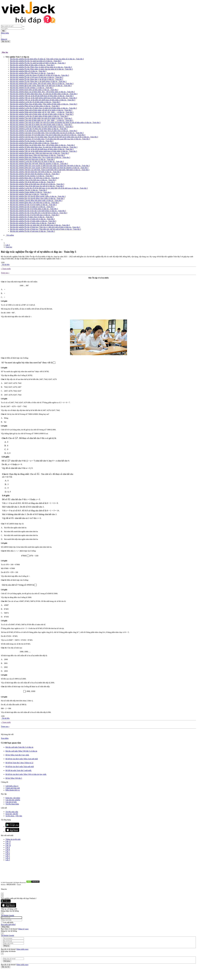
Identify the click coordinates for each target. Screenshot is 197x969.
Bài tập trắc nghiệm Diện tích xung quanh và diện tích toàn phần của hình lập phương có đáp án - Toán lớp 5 (49, 168)
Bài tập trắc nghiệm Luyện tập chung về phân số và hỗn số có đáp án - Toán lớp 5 (39, 75)
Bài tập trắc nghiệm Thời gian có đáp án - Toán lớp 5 (29, 194)
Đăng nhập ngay (23, 949)
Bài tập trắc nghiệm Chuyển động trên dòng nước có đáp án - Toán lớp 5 (36, 200)
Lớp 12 (8, 841)
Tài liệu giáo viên (11, 812)
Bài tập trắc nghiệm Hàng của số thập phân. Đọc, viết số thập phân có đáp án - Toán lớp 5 (42, 92)
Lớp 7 (7, 852)
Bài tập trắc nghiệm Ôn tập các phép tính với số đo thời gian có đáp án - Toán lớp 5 (40, 225)
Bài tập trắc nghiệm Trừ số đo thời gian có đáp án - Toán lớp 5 (32, 182)
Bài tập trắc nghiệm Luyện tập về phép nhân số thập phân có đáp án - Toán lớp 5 (39, 116)
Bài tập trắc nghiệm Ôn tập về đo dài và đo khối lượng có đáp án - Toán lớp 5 (38, 211)
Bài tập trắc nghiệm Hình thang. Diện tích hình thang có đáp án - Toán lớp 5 (37, 155)
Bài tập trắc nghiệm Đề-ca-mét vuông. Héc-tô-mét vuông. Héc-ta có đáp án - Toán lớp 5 (41, 83)
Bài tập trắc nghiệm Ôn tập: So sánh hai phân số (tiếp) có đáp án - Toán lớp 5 (38, 63)
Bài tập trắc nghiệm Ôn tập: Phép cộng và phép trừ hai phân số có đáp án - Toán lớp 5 (41, 67)
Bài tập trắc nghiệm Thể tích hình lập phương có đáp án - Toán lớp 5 (34, 174)
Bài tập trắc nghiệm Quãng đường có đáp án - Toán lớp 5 (30, 192)
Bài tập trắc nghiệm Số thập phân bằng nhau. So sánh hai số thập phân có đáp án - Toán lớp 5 (43, 94)
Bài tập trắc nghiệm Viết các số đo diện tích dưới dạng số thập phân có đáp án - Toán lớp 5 (42, 100)
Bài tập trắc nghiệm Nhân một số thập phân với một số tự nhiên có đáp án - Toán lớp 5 (41, 110)
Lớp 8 (7, 850)
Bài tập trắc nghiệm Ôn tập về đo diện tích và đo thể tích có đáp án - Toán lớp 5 (38, 213)
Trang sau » (5, 273)
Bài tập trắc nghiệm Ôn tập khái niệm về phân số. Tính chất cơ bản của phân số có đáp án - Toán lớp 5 (47, 59)
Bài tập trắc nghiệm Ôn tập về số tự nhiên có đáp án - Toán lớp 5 (33, 205)
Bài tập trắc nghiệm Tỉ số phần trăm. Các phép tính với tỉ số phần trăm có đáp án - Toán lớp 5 (43, 131)
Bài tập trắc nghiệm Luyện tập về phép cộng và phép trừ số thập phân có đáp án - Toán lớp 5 (43, 108)
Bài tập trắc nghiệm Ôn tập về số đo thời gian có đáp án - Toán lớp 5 (34, 215)
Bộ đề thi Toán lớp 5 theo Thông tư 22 (19, 763)
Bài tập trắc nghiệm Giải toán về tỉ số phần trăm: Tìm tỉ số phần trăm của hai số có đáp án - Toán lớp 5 (47, 133)
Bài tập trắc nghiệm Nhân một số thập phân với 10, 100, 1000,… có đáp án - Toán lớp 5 (41, 112)
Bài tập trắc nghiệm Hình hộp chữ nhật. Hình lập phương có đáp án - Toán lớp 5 (39, 164)
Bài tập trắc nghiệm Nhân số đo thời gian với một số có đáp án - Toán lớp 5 (37, 184)
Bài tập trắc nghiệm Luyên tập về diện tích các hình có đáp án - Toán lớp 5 (37, 161)
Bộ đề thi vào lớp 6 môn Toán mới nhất (19, 767)
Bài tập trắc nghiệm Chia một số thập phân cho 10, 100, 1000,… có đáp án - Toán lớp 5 (41, 120)
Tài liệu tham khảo (12, 804)
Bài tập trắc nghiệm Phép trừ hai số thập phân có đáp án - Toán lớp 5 (35, 106)
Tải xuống (9, 235)
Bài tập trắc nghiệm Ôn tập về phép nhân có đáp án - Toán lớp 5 (33, 221)
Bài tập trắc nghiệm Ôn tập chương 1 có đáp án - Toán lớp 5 (31, 88)
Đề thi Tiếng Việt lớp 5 (13, 778)
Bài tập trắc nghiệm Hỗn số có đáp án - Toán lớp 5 (28, 71)
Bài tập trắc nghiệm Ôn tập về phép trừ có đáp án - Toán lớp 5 (32, 219)
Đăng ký (4, 39)
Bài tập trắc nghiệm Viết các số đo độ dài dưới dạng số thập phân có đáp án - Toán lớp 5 (42, 96)
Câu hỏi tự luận (11, 802)
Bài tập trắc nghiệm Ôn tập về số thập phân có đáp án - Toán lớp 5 (34, 209)
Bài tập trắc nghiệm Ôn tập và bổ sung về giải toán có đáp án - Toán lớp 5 (36, 77)
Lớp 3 (7, 860)
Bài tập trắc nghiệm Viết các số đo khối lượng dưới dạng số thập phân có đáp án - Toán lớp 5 (43, 98)
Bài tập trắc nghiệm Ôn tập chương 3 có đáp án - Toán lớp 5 (31, 176)
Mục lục (4, 52)
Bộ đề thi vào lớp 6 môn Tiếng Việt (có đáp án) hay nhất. (26, 774)
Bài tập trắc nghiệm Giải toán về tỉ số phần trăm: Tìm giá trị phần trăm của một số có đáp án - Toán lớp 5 (47, 135)
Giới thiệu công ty (11, 786)
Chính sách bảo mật (12, 788)
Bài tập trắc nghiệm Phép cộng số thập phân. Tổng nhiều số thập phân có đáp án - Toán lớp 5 (43, 104)
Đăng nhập (5, 33)
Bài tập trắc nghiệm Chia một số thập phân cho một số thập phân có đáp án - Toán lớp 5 (41, 127)
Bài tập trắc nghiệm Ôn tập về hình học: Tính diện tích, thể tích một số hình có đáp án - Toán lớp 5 (45, 229)
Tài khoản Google (7, 915)
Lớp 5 (7, 245)
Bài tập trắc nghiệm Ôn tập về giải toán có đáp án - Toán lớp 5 (32, 231)
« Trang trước (6, 269)
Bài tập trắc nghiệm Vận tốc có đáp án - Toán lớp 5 (28, 190)
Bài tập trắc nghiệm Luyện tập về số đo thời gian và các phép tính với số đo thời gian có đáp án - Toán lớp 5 (49, 188)
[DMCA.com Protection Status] (33, 882)
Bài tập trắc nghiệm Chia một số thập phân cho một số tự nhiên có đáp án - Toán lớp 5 (41, 118)
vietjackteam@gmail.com (30, 884)
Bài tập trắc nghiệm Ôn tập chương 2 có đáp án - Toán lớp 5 (31, 141)
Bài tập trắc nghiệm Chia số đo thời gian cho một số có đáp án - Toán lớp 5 (37, 186)
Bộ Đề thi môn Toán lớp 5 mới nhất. (18, 770)
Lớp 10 (8, 845)
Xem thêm (4, 738)
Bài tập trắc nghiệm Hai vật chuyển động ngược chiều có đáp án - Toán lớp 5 (38, 196)
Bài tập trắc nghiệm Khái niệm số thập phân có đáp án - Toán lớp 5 (34, 90)
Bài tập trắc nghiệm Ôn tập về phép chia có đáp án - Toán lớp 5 (33, 223)
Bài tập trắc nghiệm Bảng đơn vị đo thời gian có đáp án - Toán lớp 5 (34, 178)
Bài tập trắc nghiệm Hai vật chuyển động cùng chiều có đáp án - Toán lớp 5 (37, 198)
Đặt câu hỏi (5, 41)
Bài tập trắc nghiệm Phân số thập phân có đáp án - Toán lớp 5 (32, 65)
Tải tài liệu (5, 265)
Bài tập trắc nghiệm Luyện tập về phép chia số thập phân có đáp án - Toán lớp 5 (39, 129)
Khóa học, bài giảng (12, 798)
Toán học (8, 247)
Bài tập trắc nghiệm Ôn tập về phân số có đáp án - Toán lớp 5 (32, 207)
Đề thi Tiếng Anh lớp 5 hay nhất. (17, 755)
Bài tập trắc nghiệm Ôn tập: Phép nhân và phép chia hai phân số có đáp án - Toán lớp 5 (41, 69)
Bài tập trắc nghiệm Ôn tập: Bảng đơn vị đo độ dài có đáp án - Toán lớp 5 (36, 79)
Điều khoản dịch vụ (12, 790)
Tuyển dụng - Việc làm (13, 816)
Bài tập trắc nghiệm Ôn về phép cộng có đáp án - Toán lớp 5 (32, 217)
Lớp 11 (8, 843)
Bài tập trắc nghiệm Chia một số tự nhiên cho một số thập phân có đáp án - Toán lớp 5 (41, 125)
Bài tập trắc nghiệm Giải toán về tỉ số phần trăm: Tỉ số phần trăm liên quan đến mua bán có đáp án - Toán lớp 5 (50, 139)
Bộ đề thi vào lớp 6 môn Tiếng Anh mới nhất (21, 759)
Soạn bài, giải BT (11, 814)
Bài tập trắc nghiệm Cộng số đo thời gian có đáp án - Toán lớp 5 (33, 180)
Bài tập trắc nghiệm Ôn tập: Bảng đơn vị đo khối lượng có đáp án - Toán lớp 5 (38, 81)
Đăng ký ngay (23, 929)
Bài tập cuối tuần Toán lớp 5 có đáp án (19, 747)
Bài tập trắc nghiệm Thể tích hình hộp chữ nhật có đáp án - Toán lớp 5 (35, 172)
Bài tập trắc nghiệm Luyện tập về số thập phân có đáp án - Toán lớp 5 (35, 102)
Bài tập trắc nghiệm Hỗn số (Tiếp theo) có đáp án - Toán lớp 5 (32, 73)
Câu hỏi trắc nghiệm (12, 800)
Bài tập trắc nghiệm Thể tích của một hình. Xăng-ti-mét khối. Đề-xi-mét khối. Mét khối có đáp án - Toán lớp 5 (49, 170)
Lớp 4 (7, 858)
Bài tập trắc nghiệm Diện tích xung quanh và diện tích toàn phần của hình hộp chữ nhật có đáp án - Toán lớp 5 (50, 166)
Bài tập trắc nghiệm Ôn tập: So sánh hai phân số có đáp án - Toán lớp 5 (35, 61)
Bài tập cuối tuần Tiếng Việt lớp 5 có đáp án (21, 751)
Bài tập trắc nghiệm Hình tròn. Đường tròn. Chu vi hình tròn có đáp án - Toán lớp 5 (40, 157)
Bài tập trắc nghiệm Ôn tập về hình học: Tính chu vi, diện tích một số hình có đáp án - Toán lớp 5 (45, 227)
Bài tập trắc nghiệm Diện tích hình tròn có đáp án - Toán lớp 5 (32, 159)
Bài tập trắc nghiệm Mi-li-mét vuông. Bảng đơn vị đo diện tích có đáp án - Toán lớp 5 (41, 86)
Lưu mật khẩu (8, 922)
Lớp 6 (7, 854)
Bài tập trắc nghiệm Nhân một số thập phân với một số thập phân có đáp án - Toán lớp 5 (41, 114)
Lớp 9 (7, 847)
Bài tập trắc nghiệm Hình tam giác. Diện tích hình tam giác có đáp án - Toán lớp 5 (39, 153)
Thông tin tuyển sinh (12, 839)
